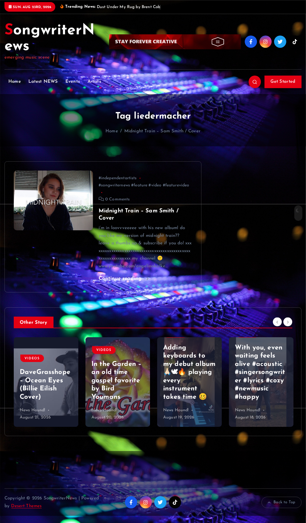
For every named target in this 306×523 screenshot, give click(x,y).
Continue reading (121, 278)
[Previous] (277, 322)
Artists (94, 81)
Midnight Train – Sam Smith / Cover (162, 131)
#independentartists (118, 178)
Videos (32, 358)
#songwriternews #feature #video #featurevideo (144, 185)
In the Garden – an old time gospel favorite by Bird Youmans (116, 381)
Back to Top (284, 502)
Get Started (282, 81)
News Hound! (32, 410)
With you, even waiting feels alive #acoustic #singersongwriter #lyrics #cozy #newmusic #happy (260, 372)
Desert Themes (26, 506)
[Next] (287, 322)
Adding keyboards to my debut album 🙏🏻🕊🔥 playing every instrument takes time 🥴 (189, 372)
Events (72, 81)
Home (14, 81)
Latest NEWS (43, 81)
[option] (46, 382)
